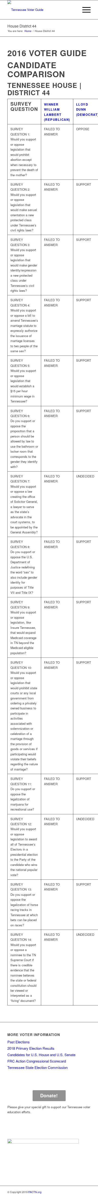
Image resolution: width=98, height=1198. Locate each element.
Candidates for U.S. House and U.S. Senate (41, 1054)
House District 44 (21, 26)
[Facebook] (65, 1191)
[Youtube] (79, 1191)
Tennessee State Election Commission (37, 1067)
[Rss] (87, 1191)
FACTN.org (34, 1192)
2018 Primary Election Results (30, 1048)
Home (27, 31)
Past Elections (18, 1041)
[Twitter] (72, 1191)
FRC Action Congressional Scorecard (36, 1060)
